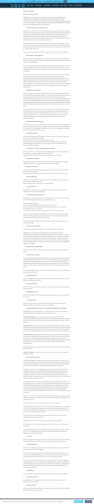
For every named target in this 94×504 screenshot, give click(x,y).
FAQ (70, 5)
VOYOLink (38, 5)
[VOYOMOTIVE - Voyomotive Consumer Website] (18, 5)
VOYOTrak (47, 5)
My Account (77, 5)
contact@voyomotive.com (29, 318)
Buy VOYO (63, 5)
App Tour (30, 5)
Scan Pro (55, 5)
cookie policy (60, 501)
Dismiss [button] (65, 1)
